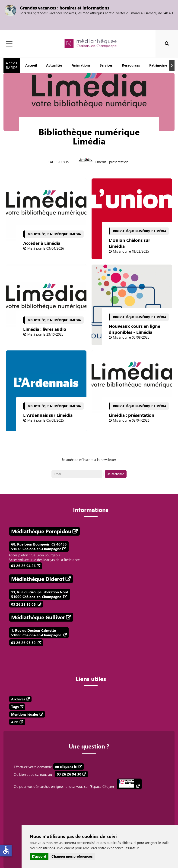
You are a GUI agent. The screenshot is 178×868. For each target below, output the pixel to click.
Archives (18, 699)
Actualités (54, 65)
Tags (15, 706)
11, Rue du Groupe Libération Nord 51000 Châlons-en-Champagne (39, 594)
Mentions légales (24, 714)
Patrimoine (158, 65)
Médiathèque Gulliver (38, 617)
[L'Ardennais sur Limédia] (46, 390)
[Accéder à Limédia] (46, 218)
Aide (15, 722)
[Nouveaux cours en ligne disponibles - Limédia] (132, 304)
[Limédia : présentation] (132, 390)
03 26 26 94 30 (69, 774)
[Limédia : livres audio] (46, 304)
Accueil (31, 65)
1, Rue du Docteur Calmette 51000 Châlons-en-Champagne (36, 632)
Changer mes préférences (72, 856)
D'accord (39, 856)
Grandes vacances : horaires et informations (64, 8)
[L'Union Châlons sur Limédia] (132, 218)
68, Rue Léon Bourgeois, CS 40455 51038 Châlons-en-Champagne (39, 546)
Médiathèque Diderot (37, 578)
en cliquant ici (66, 766)
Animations (81, 65)
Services (106, 65)
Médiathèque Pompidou (41, 531)
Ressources (131, 65)
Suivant (172, 65)
